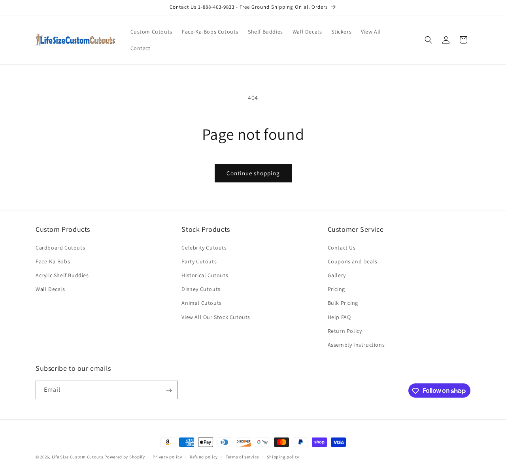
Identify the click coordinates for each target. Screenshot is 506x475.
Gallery (337, 275)
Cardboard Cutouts (60, 247)
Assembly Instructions (356, 344)
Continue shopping (253, 173)
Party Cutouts (199, 261)
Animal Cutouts (201, 302)
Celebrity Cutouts (204, 247)
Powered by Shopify (124, 457)
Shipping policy (283, 456)
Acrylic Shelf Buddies (62, 275)
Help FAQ (339, 317)
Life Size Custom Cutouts (78, 457)
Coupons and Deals (353, 261)
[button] (428, 40)
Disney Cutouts (200, 289)
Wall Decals (50, 289)
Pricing (336, 289)
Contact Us (342, 247)
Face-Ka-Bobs (53, 261)
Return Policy (345, 330)
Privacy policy (167, 456)
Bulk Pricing (343, 302)
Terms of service (242, 456)
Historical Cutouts (204, 275)
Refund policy (204, 456)
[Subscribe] (168, 390)
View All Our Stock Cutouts (215, 317)
